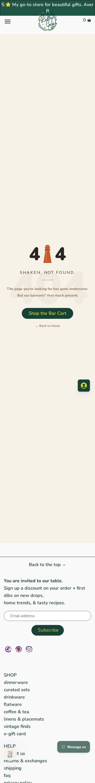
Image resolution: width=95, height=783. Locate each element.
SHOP (10, 675)
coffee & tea (16, 712)
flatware (13, 704)
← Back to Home (47, 326)
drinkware (14, 697)
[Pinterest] (18, 649)
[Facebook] (8, 649)
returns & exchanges (25, 761)
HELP (10, 746)
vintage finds (17, 726)
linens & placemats (24, 719)
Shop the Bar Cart (47, 313)
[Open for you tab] (84, 385)
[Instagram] (29, 649)
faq (7, 775)
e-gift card (15, 734)
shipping (13, 768)
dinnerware (16, 682)
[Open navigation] (18, 21)
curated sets (17, 690)
